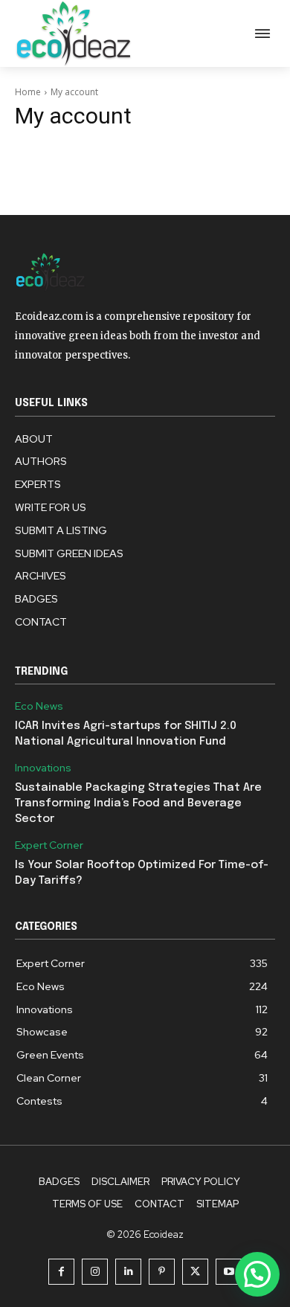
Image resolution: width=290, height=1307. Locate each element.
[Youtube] (229, 1272)
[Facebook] (61, 1272)
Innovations (43, 768)
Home (28, 92)
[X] (195, 1272)
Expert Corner (49, 845)
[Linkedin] (128, 1272)
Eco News (39, 706)
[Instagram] (95, 1272)
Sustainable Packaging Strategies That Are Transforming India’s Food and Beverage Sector (138, 803)
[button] (257, 1274)
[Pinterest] (162, 1272)
